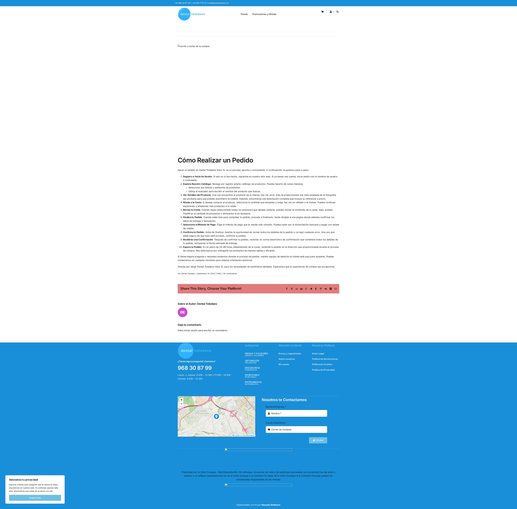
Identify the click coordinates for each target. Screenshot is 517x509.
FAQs (219, 273)
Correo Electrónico (276, 422)
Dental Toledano (188, 273)
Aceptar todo (35, 498)
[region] (35, 489)
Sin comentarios (230, 273)
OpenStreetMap (249, 435)
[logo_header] (191, 8)
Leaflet (237, 435)
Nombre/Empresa (276, 406)
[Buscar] (337, 12)
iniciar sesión (191, 330)
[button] (216, 416)
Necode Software (271, 504)
